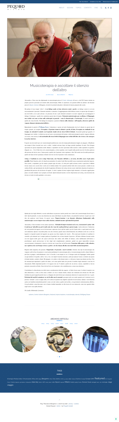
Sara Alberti (61, 94)
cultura (66, 378)
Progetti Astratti (68, 406)
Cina (54, 379)
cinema (57, 379)
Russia (89, 382)
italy (37, 382)
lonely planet (48, 382)
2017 (61, 323)
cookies (76, 404)
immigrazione (28, 382)
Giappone (17, 382)
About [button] (61, 8)
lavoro (40, 382)
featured (52, 294)
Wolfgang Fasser (85, 294)
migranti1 (62, 382)
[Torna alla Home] (16, 7)
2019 (71, 323)
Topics (78, 8)
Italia (33, 382)
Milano (67, 382)
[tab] (57, 356)
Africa (33, 379)
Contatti (88, 8)
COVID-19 (62, 379)
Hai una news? (83, 1)
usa (100, 382)
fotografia (109, 379)
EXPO (92, 379)
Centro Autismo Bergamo (41, 294)
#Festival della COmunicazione (22, 379)
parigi (76, 382)
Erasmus (78, 379)
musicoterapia (70, 294)
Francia (13, 382)
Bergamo (45, 379)
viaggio (10, 385)
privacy (71, 404)
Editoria (73, 379)
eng (96, 8)
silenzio (77, 294)
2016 (57, 323)
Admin (58, 406)
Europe (88, 379)
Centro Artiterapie (67, 100)
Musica (71, 94)
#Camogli (10, 379)
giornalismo (22, 382)
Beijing (40, 378)
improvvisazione (61, 294)
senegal (94, 382)
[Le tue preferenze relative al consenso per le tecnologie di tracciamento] (116, 419)
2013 (42, 323)
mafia (53, 382)
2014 (47, 323)
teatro (98, 382)
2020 (76, 323)
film (106, 378)
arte (37, 379)
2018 (66, 323)
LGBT (43, 382)
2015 (52, 323)
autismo (31, 294)
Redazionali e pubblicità (110, 1)
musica (72, 382)
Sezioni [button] (70, 8)
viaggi (110, 382)
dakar (70, 379)
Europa (83, 379)
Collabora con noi (95, 1)
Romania (84, 382)
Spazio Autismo (34, 105)
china (50, 379)
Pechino (80, 382)
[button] (101, 7)
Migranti (57, 382)
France (8, 382)
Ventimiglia (104, 382)
